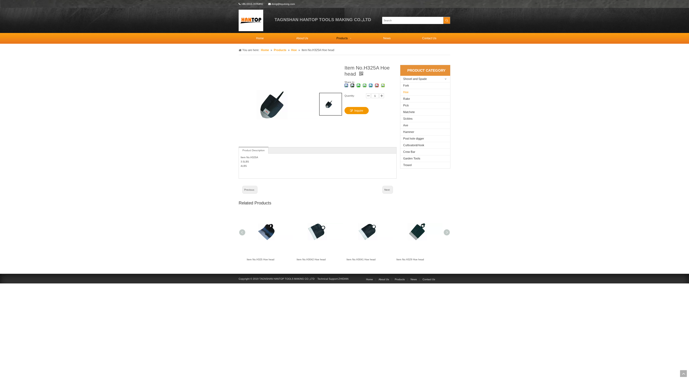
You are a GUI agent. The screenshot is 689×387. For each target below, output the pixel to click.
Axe (405, 125)
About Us (384, 279)
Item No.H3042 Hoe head (308, 259)
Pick (406, 105)
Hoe (406, 92)
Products (400, 279)
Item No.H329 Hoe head (408, 259)
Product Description (253, 150)
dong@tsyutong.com (283, 4)
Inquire (358, 110)
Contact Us (429, 279)
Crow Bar (409, 151)
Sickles (408, 118)
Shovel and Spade (415, 78)
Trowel (407, 165)
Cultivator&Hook (413, 145)
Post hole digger (413, 138)
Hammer (408, 131)
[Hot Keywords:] (446, 20)
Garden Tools (411, 158)
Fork (406, 85)
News (414, 279)
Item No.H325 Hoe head (258, 259)
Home (369, 279)
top (683, 373)
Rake (406, 98)
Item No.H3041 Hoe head (358, 259)
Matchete (409, 112)
